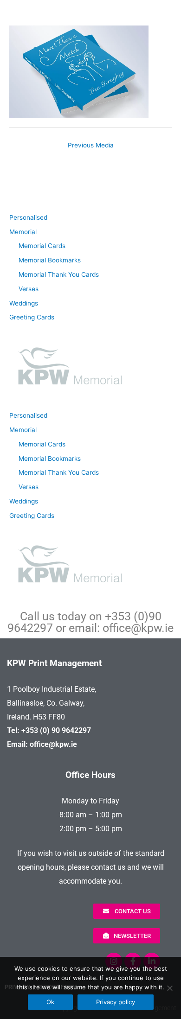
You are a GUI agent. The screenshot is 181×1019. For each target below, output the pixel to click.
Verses (29, 289)
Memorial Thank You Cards (59, 274)
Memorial (23, 232)
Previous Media (91, 145)
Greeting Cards (31, 317)
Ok (50, 1002)
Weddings (23, 303)
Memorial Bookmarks (50, 260)
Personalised (28, 217)
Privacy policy (115, 1002)
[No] (169, 988)
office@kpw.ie (138, 628)
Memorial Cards (42, 245)
